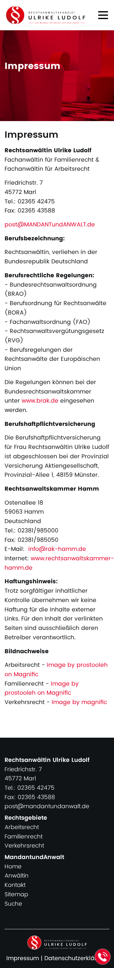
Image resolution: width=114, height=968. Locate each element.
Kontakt (15, 885)
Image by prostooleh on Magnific (56, 669)
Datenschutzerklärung (76, 958)
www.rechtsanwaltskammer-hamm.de (59, 563)
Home (13, 866)
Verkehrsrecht (24, 846)
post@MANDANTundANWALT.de (50, 224)
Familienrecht (24, 836)
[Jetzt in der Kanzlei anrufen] (103, 957)
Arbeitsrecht (22, 827)
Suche (13, 904)
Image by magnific (79, 702)
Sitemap (16, 894)
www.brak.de (40, 401)
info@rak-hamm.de (57, 549)
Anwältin (17, 876)
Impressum (22, 958)
